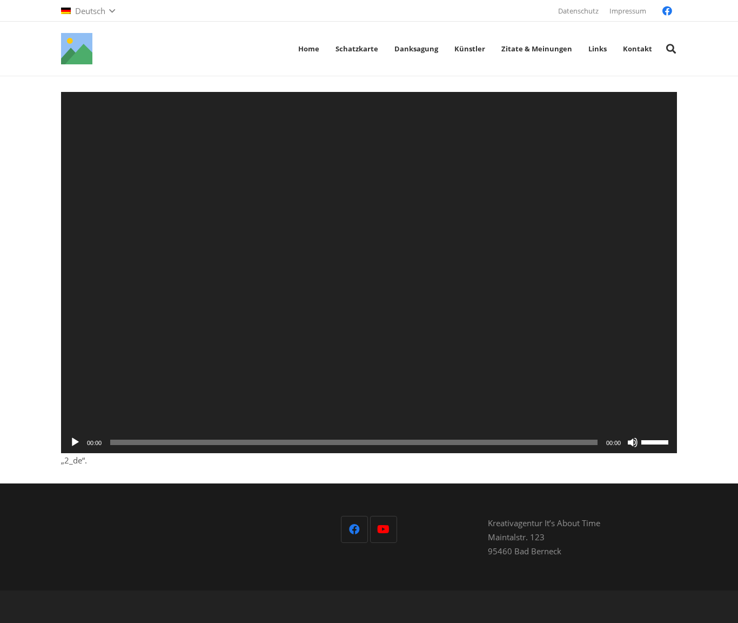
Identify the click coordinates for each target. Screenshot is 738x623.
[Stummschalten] (632, 442)
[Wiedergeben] (75, 442)
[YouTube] (383, 529)
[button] (88, 11)
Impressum (627, 11)
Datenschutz (578, 11)
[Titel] (76, 48)
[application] (369, 272)
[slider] (656, 441)
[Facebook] (667, 11)
